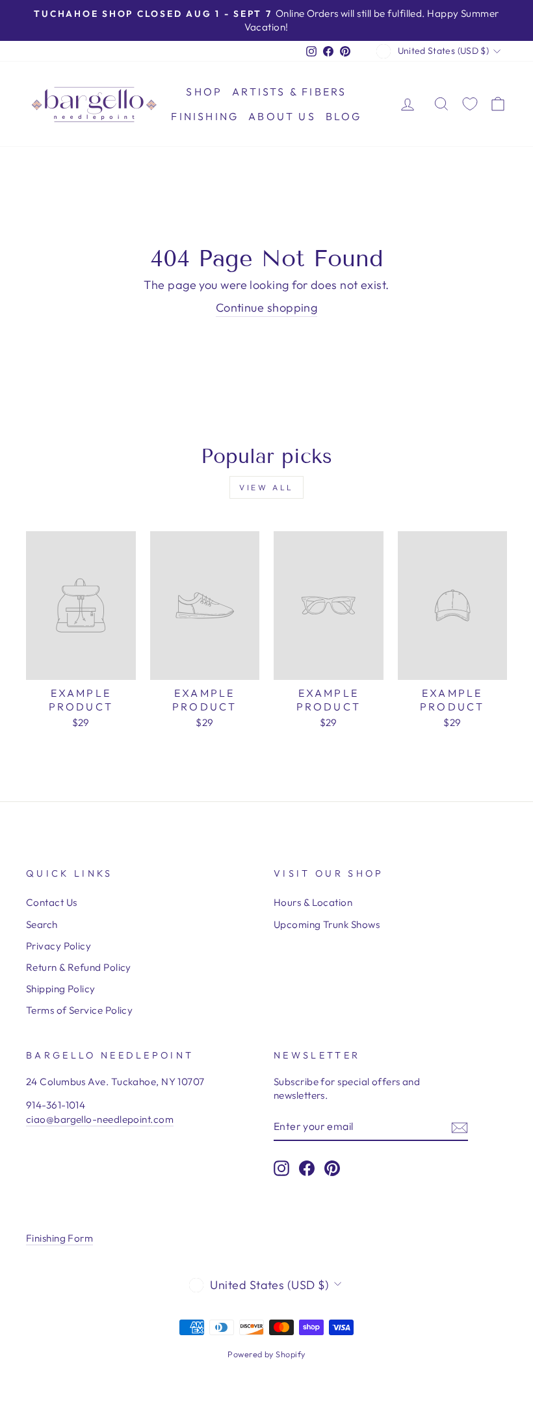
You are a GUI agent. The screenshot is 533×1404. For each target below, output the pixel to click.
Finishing (205, 116)
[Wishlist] (470, 104)
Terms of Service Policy (79, 1010)
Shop (204, 91)
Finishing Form (59, 1238)
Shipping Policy (61, 989)
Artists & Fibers (289, 91)
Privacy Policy (58, 946)
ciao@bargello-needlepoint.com (100, 1119)
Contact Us (51, 902)
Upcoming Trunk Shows (327, 924)
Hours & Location (313, 902)
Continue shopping (267, 307)
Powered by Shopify (266, 1354)
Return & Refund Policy (78, 967)
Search (42, 924)
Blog (344, 116)
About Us (282, 116)
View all (266, 487)
